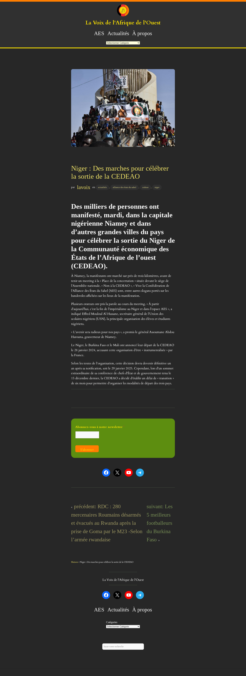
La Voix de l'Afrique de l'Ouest (123, 22)
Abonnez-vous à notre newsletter (100, 427)
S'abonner (87, 449)
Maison (74, 562)
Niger (157, 187)
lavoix (83, 187)
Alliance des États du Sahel (124, 187)
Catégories (111, 622)
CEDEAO (145, 187)
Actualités (102, 187)
